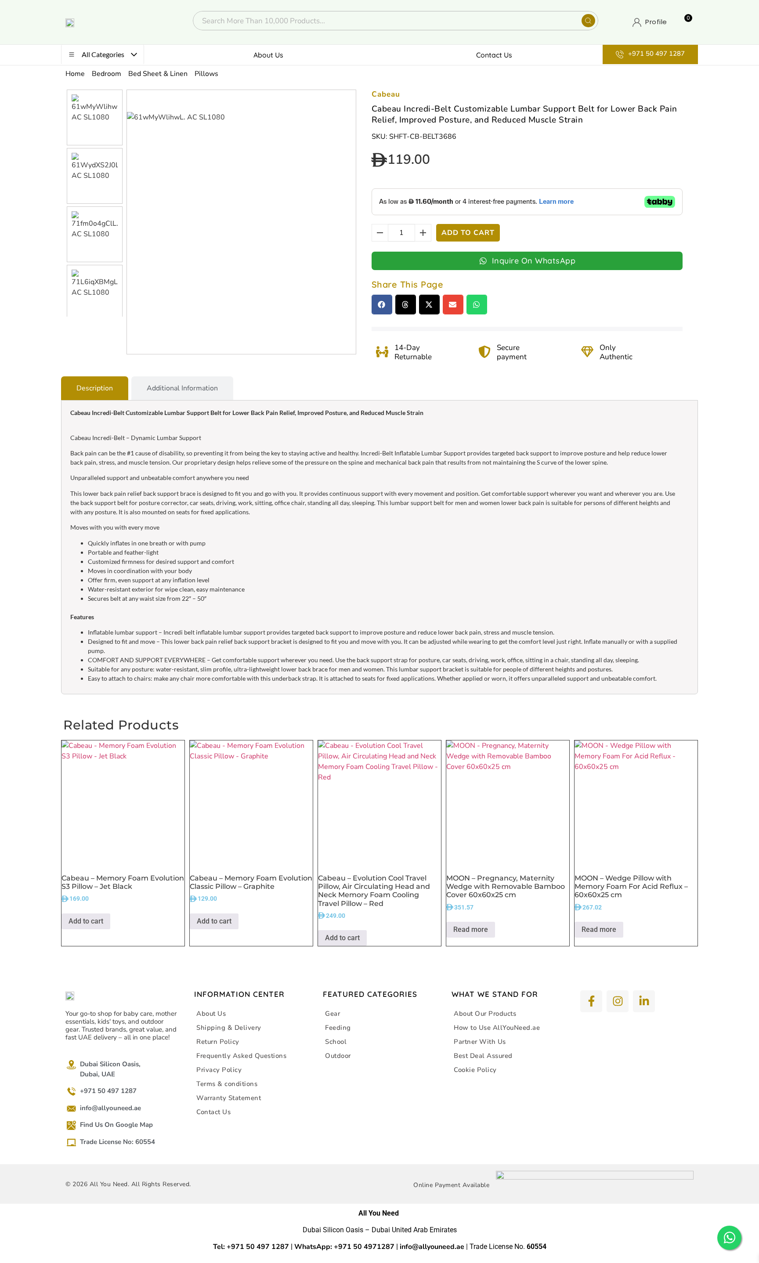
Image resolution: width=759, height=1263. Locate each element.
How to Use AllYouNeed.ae (497, 1027)
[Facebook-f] (591, 1001)
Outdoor (338, 1055)
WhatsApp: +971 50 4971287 (344, 1247)
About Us (268, 55)
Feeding (338, 1027)
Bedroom (106, 74)
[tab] (94, 388)
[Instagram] (618, 1001)
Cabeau (386, 94)
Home (75, 74)
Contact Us (494, 55)
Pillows (206, 74)
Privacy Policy (219, 1069)
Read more (470, 929)
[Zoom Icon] (347, 99)
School (336, 1041)
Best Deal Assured (483, 1055)
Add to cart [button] (86, 921)
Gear (332, 1013)
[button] (382, 304)
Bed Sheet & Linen (158, 74)
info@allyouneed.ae (432, 1247)
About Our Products (485, 1013)
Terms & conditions (226, 1083)
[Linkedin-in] (644, 1001)
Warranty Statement (228, 1097)
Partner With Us (480, 1041)
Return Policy (217, 1041)
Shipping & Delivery (228, 1027)
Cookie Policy (475, 1069)
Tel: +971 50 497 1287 (251, 1247)
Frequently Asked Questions (241, 1055)
